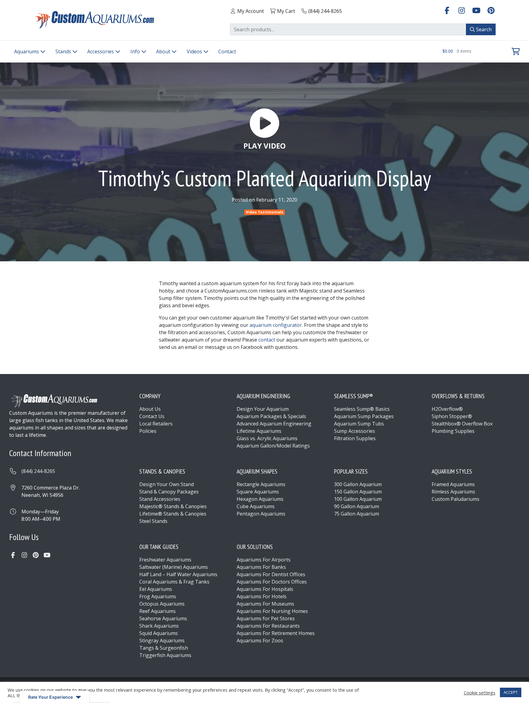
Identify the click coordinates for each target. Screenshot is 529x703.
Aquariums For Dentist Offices (271, 574)
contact (266, 339)
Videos (195, 51)
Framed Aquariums (453, 484)
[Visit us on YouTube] (476, 10)
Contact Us (151, 416)
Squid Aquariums (158, 633)
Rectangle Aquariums (261, 484)
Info (135, 51)
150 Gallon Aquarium (358, 491)
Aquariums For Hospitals (265, 589)
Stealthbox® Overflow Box (462, 423)
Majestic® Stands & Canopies (173, 506)
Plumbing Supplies (453, 431)
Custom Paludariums (455, 499)
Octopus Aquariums (162, 603)
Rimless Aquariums (453, 491)
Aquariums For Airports (264, 559)
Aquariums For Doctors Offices (272, 581)
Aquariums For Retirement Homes (276, 633)
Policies (147, 431)
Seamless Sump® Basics (362, 409)
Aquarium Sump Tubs (359, 423)
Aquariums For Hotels (262, 596)
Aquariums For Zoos (260, 640)
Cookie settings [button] (479, 692)
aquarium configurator (275, 325)
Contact (227, 51)
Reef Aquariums (157, 611)
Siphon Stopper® (452, 416)
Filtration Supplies (355, 438)
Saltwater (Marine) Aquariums (173, 567)
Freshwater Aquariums (165, 559)
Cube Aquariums (256, 506)
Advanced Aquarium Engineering (274, 423)
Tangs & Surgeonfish (163, 647)
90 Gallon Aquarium (356, 506)
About (163, 51)
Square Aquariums (258, 491)
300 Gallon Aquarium (358, 484)
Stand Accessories (159, 499)
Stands (63, 51)
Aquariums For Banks (261, 567)
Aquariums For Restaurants (268, 625)
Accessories (101, 51)
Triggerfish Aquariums (165, 655)
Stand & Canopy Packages (169, 491)
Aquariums (27, 51)
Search (483, 29)
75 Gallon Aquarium (356, 513)
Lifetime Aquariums (259, 431)
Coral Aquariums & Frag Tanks (174, 581)
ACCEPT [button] (511, 692)
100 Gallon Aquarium (358, 499)
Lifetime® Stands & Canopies (172, 513)
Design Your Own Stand (166, 484)
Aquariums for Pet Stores (266, 618)
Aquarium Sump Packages (364, 416)
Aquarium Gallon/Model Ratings (273, 445)
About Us (150, 409)
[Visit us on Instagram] (461, 10)
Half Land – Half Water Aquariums (178, 574)
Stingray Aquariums (162, 640)
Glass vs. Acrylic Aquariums (267, 438)
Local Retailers (156, 423)
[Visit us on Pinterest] (491, 10)
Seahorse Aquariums (163, 618)
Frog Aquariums (157, 596)
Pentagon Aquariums (261, 513)
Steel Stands (153, 521)
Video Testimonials (264, 212)
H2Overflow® (447, 409)
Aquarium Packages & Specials (271, 416)
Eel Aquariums (155, 589)
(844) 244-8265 (38, 471)
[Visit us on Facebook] (447, 10)
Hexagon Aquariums (260, 499)
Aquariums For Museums (265, 603)
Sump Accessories (354, 431)
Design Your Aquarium (263, 409)
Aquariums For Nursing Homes (272, 611)
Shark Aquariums (159, 625)
